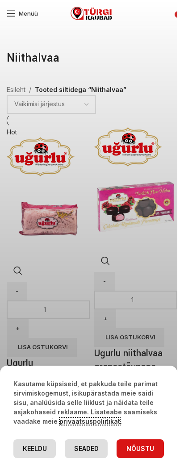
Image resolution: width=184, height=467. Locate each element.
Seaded (86, 448)
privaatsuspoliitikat (89, 421)
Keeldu (35, 448)
